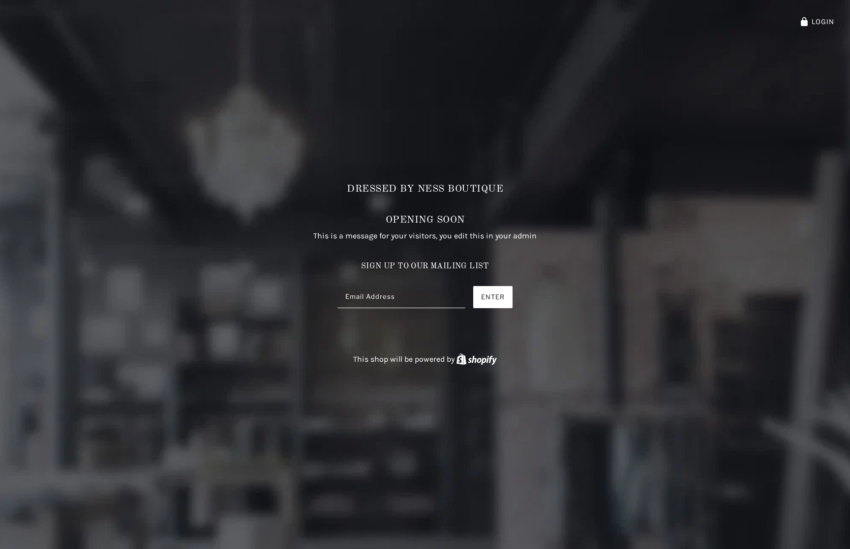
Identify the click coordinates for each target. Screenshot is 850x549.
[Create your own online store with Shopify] (476, 359)
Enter (493, 297)
